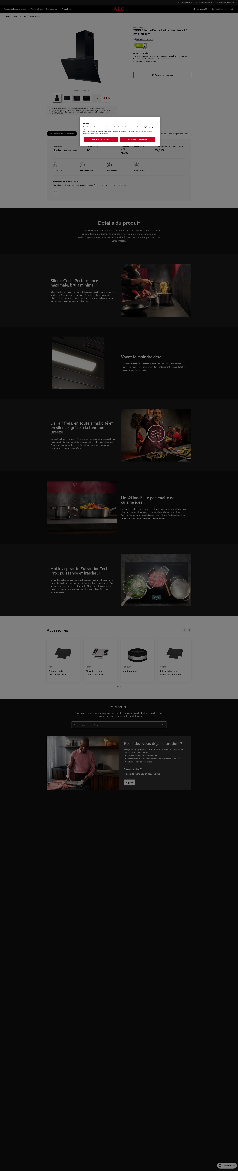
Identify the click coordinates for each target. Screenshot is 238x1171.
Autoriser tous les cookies (137, 139)
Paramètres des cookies (100, 139)
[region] (120, 131)
